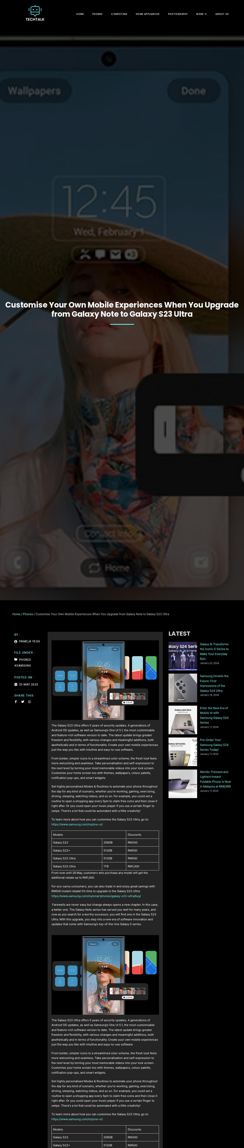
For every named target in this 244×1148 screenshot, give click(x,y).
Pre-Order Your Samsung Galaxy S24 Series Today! (214, 744)
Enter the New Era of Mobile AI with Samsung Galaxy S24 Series (214, 715)
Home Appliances (148, 14)
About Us (222, 14)
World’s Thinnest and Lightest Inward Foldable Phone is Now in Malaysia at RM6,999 (215, 779)
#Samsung (22, 665)
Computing (119, 14)
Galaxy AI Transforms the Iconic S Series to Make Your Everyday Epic (214, 651)
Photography (178, 14)
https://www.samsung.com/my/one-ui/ (77, 824)
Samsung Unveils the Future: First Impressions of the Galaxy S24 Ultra (214, 683)
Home (80, 14)
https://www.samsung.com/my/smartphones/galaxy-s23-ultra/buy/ (96, 896)
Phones (97, 14)
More (200, 14)
